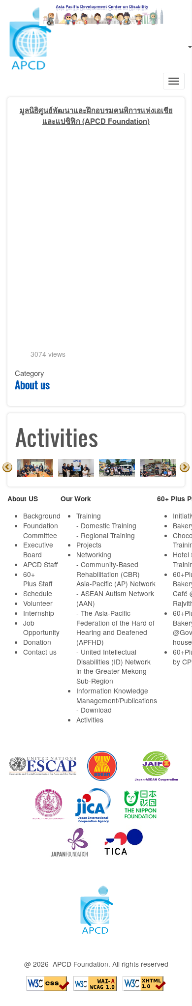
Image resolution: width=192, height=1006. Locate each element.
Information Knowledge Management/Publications (116, 695)
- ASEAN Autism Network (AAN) (115, 598)
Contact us (40, 652)
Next (185, 467)
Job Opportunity (41, 627)
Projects (88, 544)
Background (42, 515)
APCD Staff (40, 564)
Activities (89, 719)
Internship (38, 613)
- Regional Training (105, 535)
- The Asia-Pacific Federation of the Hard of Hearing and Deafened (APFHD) (115, 627)
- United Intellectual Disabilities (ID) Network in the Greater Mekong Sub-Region (113, 666)
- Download (94, 710)
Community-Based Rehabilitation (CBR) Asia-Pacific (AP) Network (116, 574)
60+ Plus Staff (37, 579)
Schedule (37, 593)
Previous (7, 467)
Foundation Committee (40, 530)
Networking (93, 554)
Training (88, 515)
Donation (37, 642)
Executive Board (38, 549)
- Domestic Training (106, 525)
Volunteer (38, 603)
